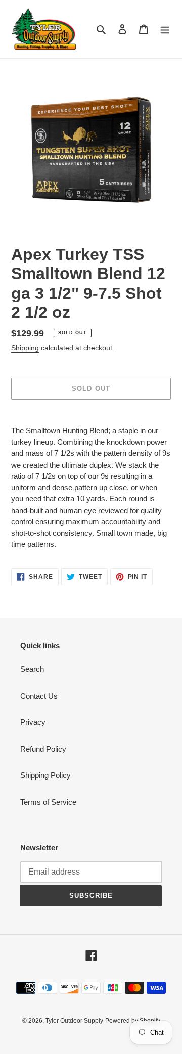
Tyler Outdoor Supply (74, 1020)
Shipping (25, 348)
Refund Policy (43, 749)
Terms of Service (48, 802)
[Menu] (164, 29)
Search (32, 669)
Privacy (33, 722)
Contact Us (39, 696)
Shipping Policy (45, 775)
